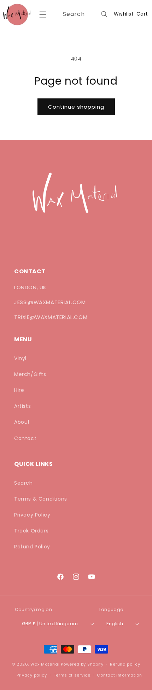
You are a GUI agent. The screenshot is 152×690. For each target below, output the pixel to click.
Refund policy (125, 664)
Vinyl (20, 358)
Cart (142, 13)
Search (23, 482)
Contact (25, 438)
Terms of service (72, 675)
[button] (42, 14)
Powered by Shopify (82, 664)
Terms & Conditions (40, 498)
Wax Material (44, 664)
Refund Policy (32, 546)
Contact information (119, 675)
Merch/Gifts (30, 374)
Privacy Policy (32, 514)
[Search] (104, 14)
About (22, 422)
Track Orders (31, 530)
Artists (22, 406)
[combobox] (84, 14)
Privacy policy (32, 675)
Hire (19, 390)
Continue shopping (76, 106)
